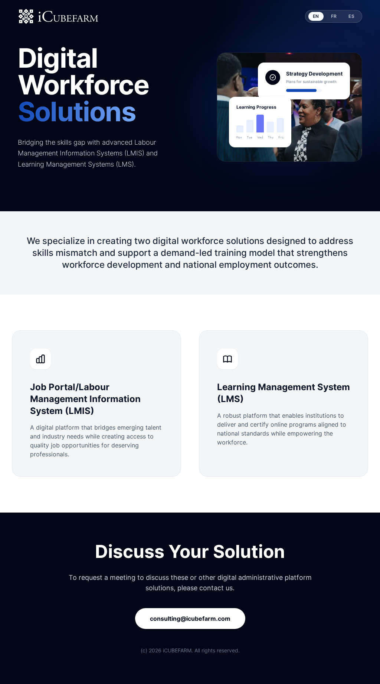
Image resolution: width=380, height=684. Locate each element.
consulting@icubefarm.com (190, 618)
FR (334, 16)
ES (351, 16)
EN (316, 16)
